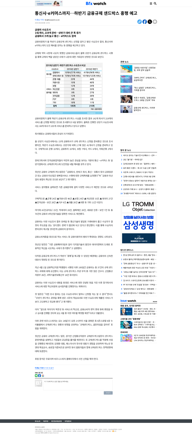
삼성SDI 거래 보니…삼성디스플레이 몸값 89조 (140, 189)
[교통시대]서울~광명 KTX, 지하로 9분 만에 (139, 176)
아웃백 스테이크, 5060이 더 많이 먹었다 (138, 172)
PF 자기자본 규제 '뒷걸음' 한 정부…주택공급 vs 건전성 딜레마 (146, 284)
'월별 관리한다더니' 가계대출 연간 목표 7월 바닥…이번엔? (145, 293)
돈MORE (124, 332)
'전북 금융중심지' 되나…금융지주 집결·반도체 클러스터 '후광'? (147, 263)
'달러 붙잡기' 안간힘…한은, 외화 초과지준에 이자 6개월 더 (154, 309)
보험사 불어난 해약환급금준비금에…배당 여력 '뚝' (142, 259)
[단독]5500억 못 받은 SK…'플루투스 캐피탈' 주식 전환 (143, 163)
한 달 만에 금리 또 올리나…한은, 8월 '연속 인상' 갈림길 (144, 255)
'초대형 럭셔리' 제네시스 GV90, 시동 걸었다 (139, 193)
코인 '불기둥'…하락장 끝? (133, 159)
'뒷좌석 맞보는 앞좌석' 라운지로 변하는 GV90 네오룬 (143, 180)
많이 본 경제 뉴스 (126, 250)
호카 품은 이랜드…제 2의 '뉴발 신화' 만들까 (139, 168)
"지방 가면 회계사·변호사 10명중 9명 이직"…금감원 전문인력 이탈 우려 (150, 276)
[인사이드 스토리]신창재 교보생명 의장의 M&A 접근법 (143, 280)
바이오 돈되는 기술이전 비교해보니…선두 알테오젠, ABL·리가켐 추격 (149, 155)
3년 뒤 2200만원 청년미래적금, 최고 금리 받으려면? (152, 335)
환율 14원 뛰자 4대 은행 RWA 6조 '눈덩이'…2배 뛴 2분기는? (155, 311)
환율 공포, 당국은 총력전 (130, 305)
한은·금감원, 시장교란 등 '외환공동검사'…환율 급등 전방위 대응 (156, 314)
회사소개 (37, 421)
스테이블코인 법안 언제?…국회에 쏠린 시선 (149, 322)
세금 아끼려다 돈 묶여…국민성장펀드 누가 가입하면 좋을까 (154, 338)
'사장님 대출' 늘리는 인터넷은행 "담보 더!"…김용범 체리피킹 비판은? (149, 272)
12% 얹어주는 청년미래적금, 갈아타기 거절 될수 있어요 (153, 340)
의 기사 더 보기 (44, 368)
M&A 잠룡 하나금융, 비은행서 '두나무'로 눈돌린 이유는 (153, 327)
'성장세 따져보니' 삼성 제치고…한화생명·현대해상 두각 (144, 289)
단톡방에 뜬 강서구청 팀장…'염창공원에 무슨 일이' (142, 185)
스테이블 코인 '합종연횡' (130, 318)
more (155, 301)
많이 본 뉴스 (125, 150)
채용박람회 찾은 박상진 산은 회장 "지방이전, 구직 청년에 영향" (147, 267)
